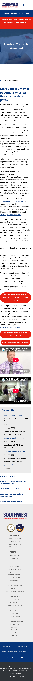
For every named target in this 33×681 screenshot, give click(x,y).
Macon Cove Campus (15, 538)
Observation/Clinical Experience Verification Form (15, 297)
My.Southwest (15, 600)
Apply (6, 13)
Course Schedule (15, 577)
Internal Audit (15, 588)
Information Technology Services (14, 591)
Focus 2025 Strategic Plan (14, 605)
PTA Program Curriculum (15, 342)
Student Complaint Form (15, 585)
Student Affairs (15, 630)
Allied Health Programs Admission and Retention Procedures (14, 482)
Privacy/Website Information (11, 677)
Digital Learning (14, 580)
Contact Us (15, 613)
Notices (24, 677)
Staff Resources (14, 624)
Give (27, 13)
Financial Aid (17, 13)
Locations (15, 561)
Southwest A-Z (15, 627)
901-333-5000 (15, 649)
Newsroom (15, 583)
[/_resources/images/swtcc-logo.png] (15, 516)
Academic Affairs (15, 602)
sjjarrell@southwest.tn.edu (10, 327)
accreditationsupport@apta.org (12, 201)
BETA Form (15, 558)
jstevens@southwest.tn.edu (10, 215)
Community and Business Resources (14, 572)
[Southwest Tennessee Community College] (10, 5)
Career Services (14, 566)
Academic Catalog (15, 555)
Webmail (14, 635)
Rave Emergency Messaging (15, 622)
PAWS (14, 632)
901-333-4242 (26, 652)
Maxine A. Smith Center (14, 544)
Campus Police (14, 564)
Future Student (15, 608)
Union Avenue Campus (13, 415)
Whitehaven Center (14, 547)
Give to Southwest (15, 616)
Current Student (14, 611)
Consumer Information (14, 575)
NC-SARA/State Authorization (10, 489)
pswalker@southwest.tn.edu (15, 465)
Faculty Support (14, 619)
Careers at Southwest (15, 569)
